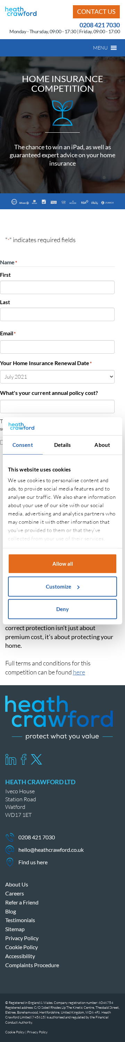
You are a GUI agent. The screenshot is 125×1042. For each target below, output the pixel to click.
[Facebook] (23, 759)
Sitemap (15, 929)
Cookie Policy (21, 947)
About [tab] (102, 445)
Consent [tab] (22, 445)
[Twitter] (36, 759)
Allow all (62, 564)
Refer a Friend (22, 902)
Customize (58, 586)
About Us (16, 884)
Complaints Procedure (32, 965)
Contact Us (96, 11)
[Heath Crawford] (20, 10)
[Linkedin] (10, 759)
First (5, 275)
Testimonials (20, 920)
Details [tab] (62, 445)
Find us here (33, 862)
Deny (62, 609)
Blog (10, 911)
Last (5, 302)
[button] (100, 47)
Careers (14, 893)
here (79, 672)
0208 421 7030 (100, 25)
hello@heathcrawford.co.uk (51, 849)
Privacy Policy (22, 938)
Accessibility (20, 956)
